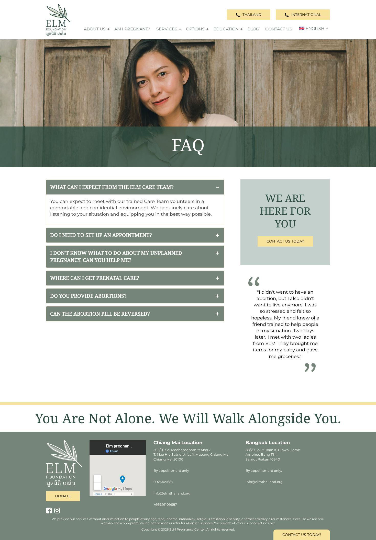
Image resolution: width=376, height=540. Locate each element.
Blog (253, 29)
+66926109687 (165, 504)
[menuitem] (311, 28)
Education (226, 29)
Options (195, 29)
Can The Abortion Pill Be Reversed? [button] (100, 313)
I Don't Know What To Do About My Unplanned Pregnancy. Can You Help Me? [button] (116, 256)
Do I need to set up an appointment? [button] (101, 235)
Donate (63, 496)
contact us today (285, 241)
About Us (95, 29)
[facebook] (50, 511)
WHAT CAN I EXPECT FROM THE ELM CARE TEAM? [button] (111, 186)
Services (166, 29)
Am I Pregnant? (132, 29)
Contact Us (278, 29)
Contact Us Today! (301, 534)
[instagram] (58, 511)
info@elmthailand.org (172, 493)
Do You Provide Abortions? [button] (88, 295)
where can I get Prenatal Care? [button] (94, 277)
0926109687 (163, 482)
